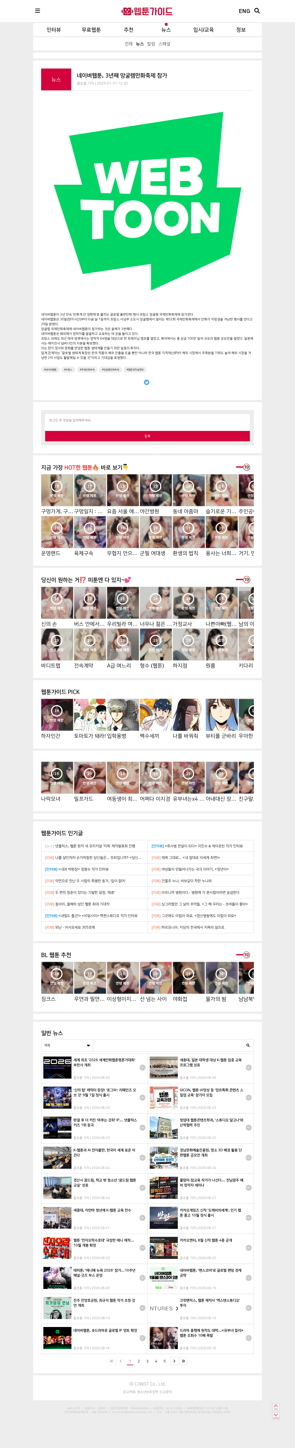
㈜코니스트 (73, 1408)
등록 (147, 436)
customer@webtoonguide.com (132, 1412)
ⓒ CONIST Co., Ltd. (147, 1384)
